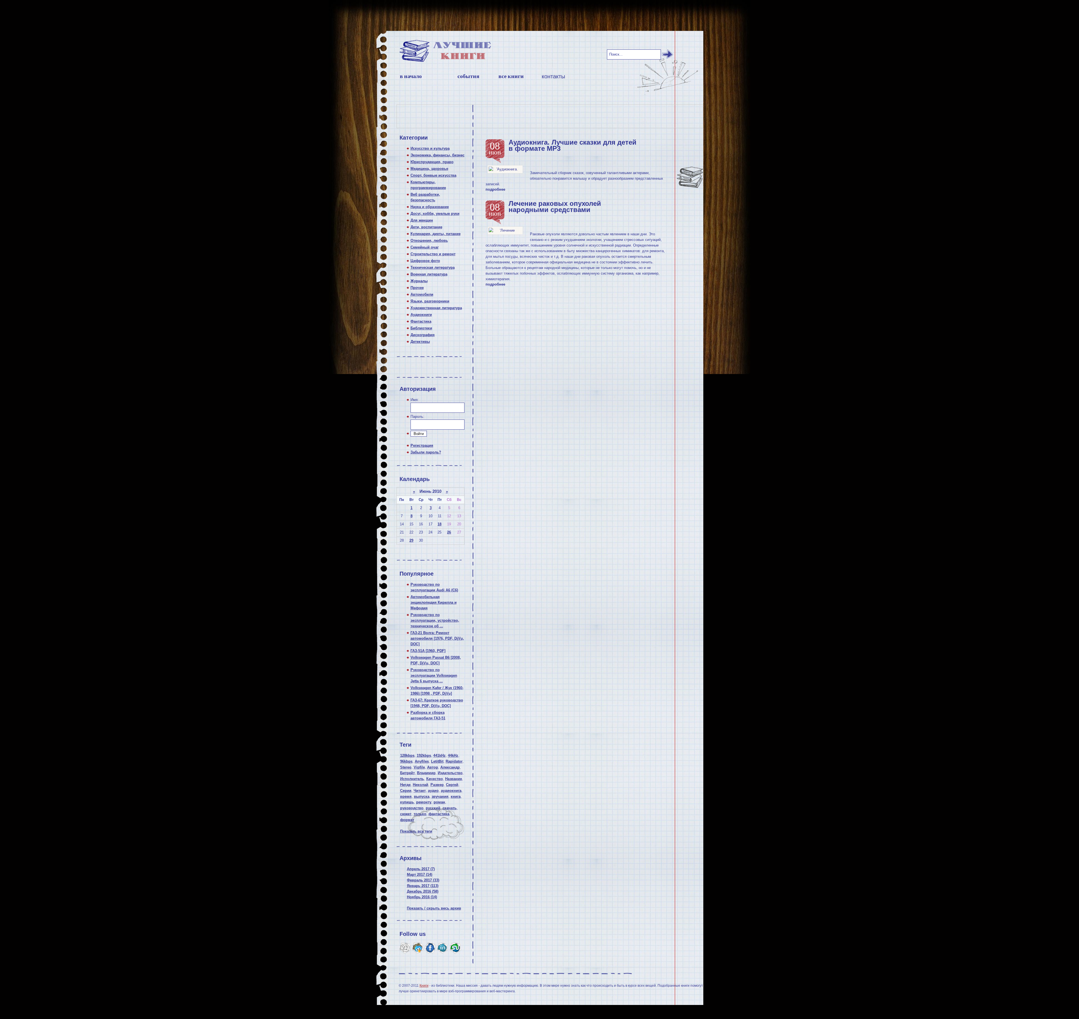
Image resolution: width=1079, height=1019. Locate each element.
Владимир (426, 773)
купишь (407, 802)
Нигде (405, 785)
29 (411, 540)
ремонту (423, 802)
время (406, 796)
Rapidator (454, 761)
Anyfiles (422, 761)
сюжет (405, 814)
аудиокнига (451, 790)
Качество (434, 779)
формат (407, 820)
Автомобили (422, 294)
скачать (450, 808)
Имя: (415, 400)
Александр (450, 767)
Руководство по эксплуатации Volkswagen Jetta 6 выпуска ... (434, 675)
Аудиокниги (421, 315)
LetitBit (437, 761)
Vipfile (419, 767)
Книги (424, 986)
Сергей (452, 785)
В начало (411, 76)
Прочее (417, 288)
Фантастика (421, 321)
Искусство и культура (430, 148)
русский (433, 808)
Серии (405, 790)
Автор (432, 767)
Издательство (450, 773)
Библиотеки (421, 328)
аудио (433, 790)
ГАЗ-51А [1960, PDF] (428, 651)
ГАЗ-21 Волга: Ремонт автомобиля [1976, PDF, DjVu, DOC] (437, 638)
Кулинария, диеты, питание (436, 234)
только (420, 814)
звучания (440, 796)
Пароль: (417, 416)
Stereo (405, 767)
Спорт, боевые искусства (433, 175)
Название (453, 779)
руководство (411, 808)
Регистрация (422, 445)
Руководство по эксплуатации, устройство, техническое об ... (435, 620)
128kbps (407, 755)
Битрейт (407, 773)
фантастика (439, 814)
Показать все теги (416, 831)
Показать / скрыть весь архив (434, 908)
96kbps (406, 761)
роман (439, 802)
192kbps (424, 755)
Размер (437, 785)
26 (449, 532)
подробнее (495, 189)
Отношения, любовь (429, 240)
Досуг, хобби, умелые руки (435, 213)
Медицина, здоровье (429, 169)
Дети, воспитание (426, 227)
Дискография (423, 335)
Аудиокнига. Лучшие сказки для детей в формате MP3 (572, 145)
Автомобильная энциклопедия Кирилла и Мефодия (434, 602)
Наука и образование (430, 207)
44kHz (453, 755)
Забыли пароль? (426, 452)
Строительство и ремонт (433, 254)
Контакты (553, 76)
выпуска (421, 796)
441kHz (439, 755)
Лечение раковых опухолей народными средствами (555, 206)
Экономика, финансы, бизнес (437, 155)
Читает (420, 790)
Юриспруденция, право (432, 162)
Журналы (419, 281)
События (468, 76)
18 (439, 524)
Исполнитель (412, 779)
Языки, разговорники (430, 301)
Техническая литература (433, 267)
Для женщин (422, 220)
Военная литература (429, 274)
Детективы (420, 341)
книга (456, 796)
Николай (420, 785)
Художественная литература (436, 308)
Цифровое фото (425, 261)
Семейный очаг (425, 247)
